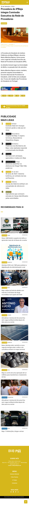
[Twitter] (16, 492)
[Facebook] (11, 492)
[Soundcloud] (18, 492)
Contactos (14, 483)
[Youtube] (13, 492)
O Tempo (14, 480)
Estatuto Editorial (14, 474)
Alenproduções (21, 497)
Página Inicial (4, 44)
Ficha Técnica (14, 477)
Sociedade (4, 23)
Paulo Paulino (14, 497)
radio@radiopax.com (16, 465)
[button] (27, 2)
